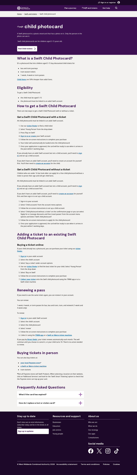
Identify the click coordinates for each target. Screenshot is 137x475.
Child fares (21, 79)
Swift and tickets (30, 14)
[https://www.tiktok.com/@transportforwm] (116, 451)
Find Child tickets (25, 48)
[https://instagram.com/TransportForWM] (107, 451)
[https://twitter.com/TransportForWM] (99, 451)
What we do (92, 426)
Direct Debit (32, 339)
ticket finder (32, 126)
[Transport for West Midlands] (23, 8)
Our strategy (93, 430)
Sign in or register (108, 2)
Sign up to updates (26, 431)
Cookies (116, 464)
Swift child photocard (48, 14)
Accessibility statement (66, 464)
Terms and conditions (90, 464)
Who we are (92, 422)
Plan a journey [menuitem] (70, 8)
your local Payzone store (30, 363)
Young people (58, 434)
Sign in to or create (28, 136)
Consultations (93, 437)
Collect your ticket (28, 279)
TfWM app (39, 335)
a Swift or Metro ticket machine (33, 366)
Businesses (57, 422)
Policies (106, 464)
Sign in (23, 256)
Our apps (91, 434)
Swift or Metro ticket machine (59, 335)
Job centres (57, 430)
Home (19, 14)
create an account (43, 163)
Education (56, 426)
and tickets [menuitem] (92, 8)
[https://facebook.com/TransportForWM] (90, 451)
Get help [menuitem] (106, 8)
